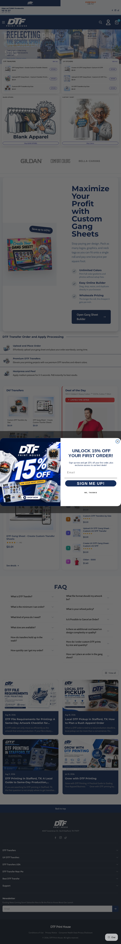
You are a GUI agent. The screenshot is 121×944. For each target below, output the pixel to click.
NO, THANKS (90, 492)
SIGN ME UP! (90, 483)
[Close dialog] (118, 441)
